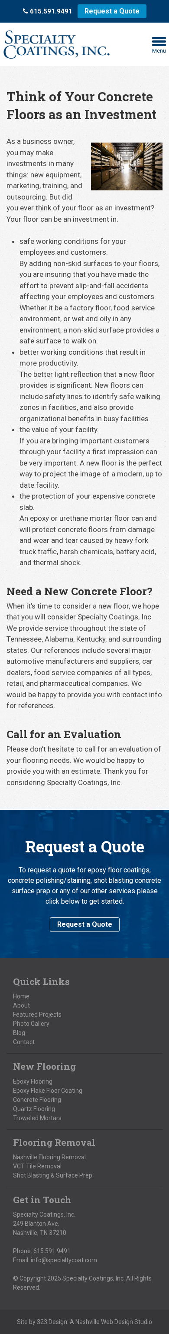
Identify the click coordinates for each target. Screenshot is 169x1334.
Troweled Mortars (37, 1117)
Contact (24, 1041)
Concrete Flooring (37, 1099)
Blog (19, 1032)
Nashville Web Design (104, 1321)
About (21, 1005)
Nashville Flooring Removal (49, 1157)
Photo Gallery (31, 1023)
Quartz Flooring (34, 1108)
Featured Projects (37, 1014)
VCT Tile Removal (37, 1166)
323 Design (52, 1321)
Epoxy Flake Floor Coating (47, 1090)
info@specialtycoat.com (64, 1260)
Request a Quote (112, 11)
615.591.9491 (52, 1251)
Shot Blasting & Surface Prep (52, 1175)
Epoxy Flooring (32, 1081)
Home (21, 996)
